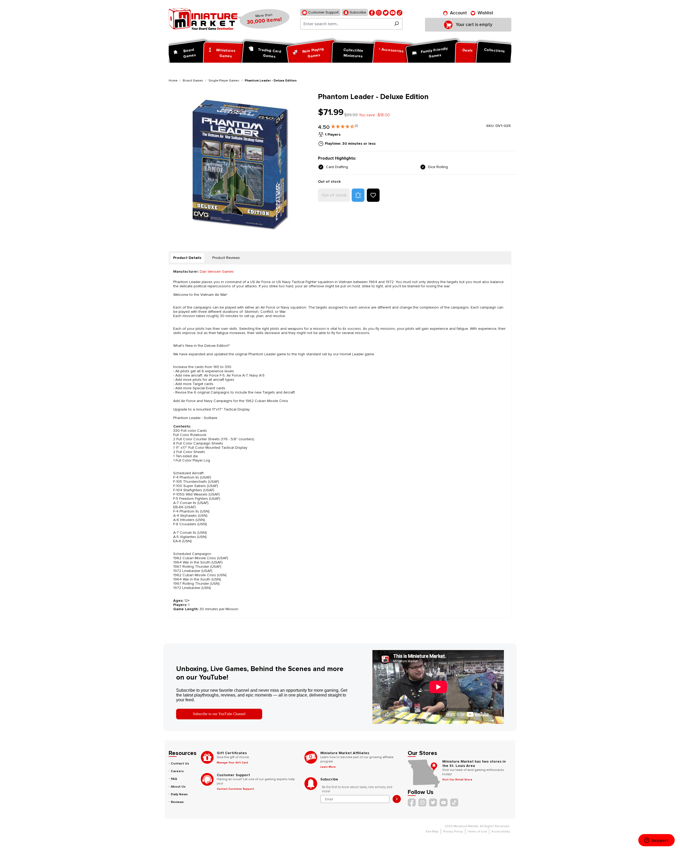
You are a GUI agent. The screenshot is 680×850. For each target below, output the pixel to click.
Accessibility (500, 832)
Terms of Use (477, 832)
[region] (240, 163)
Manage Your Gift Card (232, 762)
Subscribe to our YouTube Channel (219, 714)
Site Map (432, 832)
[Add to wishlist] (373, 195)
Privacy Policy (453, 832)
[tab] (187, 258)
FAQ (174, 779)
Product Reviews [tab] (226, 257)
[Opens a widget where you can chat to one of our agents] (656, 840)
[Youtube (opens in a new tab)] (393, 12)
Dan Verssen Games (217, 271)
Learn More (328, 766)
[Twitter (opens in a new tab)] (386, 12)
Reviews (177, 802)
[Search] (396, 23)
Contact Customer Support (235, 789)
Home (173, 81)
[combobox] (345, 23)
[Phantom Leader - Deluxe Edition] (240, 163)
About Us (178, 787)
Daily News (179, 794)
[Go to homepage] (203, 19)
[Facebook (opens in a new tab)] (372, 12)
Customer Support (323, 12)
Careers (177, 771)
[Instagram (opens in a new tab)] (379, 12)
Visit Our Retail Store (457, 779)
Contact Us (180, 764)
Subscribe (357, 12)
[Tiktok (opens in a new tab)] (399, 12)
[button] (344, 125)
